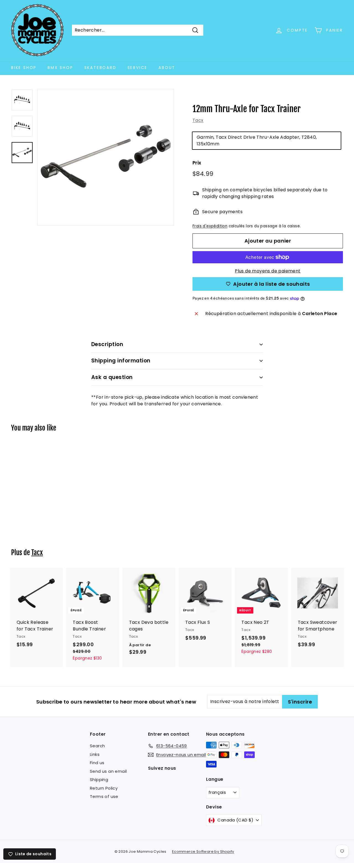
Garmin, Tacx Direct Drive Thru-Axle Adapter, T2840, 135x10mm (257, 140)
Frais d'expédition (209, 226)
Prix (196, 162)
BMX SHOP (60, 67)
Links (95, 754)
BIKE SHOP (24, 67)
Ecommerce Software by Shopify (203, 851)
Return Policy (104, 788)
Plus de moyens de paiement (267, 271)
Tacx (198, 120)
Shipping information (120, 360)
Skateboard (100, 67)
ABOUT (166, 67)
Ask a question (112, 377)
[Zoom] (106, 157)
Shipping (99, 779)
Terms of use (104, 796)
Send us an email (108, 771)
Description (107, 344)
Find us (97, 763)
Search (97, 746)
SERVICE (137, 67)
